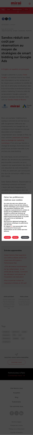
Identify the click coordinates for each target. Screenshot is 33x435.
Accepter (7, 237)
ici (11, 226)
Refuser (15, 237)
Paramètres (25, 237)
